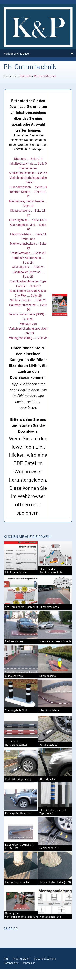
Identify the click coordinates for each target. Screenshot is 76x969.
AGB (6, 958)
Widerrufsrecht (21, 958)
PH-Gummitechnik (45, 76)
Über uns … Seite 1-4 (28, 158)
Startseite (26, 76)
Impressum (28, 962)
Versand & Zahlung (45, 958)
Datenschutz (11, 962)
